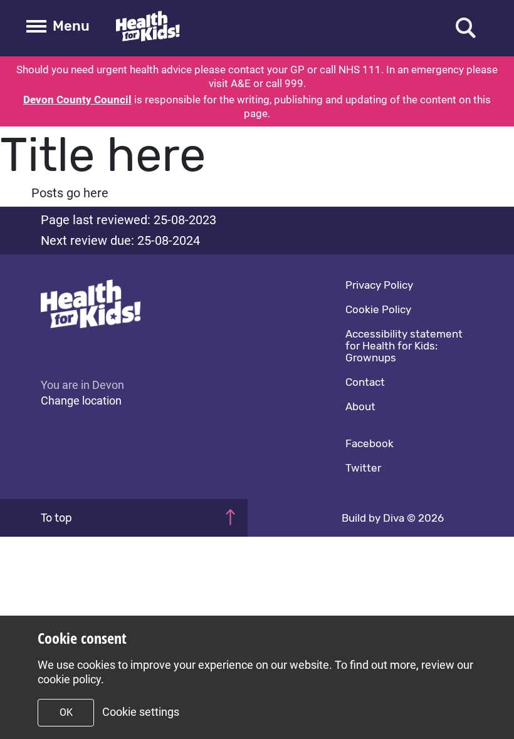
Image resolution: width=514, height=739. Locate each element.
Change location (81, 400)
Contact (365, 382)
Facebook (369, 443)
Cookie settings (140, 711)
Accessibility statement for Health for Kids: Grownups (404, 346)
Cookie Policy (378, 309)
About (360, 406)
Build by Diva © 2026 (393, 518)
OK (66, 712)
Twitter (363, 468)
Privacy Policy (379, 285)
